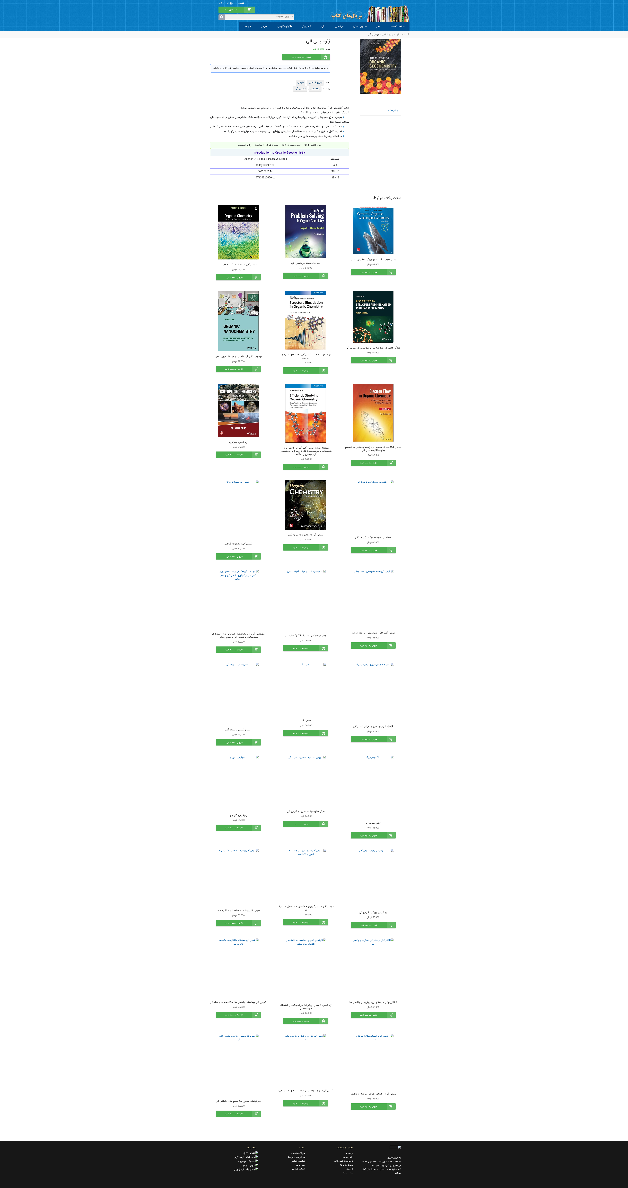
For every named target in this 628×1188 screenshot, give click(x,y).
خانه (404, 35)
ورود (240, 3)
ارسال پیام (240, 1170)
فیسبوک (243, 1162)
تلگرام (246, 1153)
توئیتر (246, 1166)
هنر (378, 26)
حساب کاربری (298, 1169)
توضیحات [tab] (393, 110)
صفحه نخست (397, 26)
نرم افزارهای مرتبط (296, 1157)
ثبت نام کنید (224, 3)
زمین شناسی (387, 35)
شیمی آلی (300, 88)
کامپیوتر (306, 26)
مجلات (247, 26)
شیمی (300, 82)
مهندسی (339, 26)
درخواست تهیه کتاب (343, 1161)
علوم (323, 26)
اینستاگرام (240, 1158)
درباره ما (349, 1153)
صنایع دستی (360, 26)
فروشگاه (349, 1169)
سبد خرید (300, 1165)
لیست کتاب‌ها (346, 1165)
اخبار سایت (347, 1157)
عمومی (264, 26)
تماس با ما (348, 1173)
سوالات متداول (298, 1153)
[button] (373, 272)
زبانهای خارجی (285, 26)
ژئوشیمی (315, 88)
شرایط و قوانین (298, 1161)
